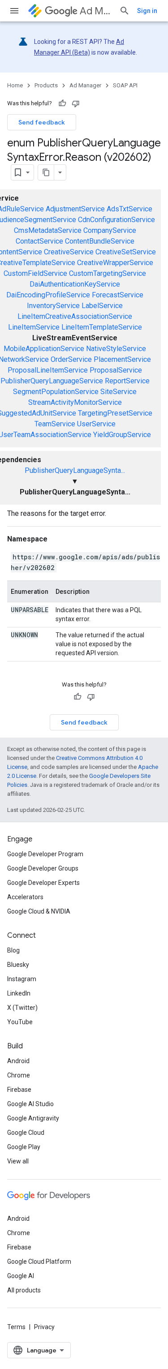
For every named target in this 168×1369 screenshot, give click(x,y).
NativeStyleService (116, 348)
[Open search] (124, 10)
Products (46, 85)
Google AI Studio (30, 1103)
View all (18, 1161)
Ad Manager (96, 11)
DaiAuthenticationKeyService (75, 284)
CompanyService (109, 230)
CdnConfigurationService (116, 219)
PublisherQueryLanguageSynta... (75, 470)
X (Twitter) (22, 1007)
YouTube (20, 1022)
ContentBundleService (99, 241)
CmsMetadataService (48, 230)
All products (24, 1290)
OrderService (71, 359)
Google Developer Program (45, 854)
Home (15, 85)
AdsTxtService (129, 209)
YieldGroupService (122, 434)
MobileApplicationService (44, 348)
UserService (96, 424)
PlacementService (122, 359)
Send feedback (41, 122)
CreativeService (69, 252)
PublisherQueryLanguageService (51, 381)
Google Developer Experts (43, 882)
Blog (13, 950)
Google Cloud (25, 1132)
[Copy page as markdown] (46, 172)
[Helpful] (62, 103)
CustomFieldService (35, 273)
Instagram (21, 979)
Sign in (147, 10)
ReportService (127, 381)
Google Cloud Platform (39, 1261)
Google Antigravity (33, 1118)
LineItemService (34, 327)
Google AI (20, 1275)
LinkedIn (18, 993)
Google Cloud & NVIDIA (38, 911)
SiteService (118, 391)
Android (18, 1060)
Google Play (23, 1146)
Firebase (19, 1089)
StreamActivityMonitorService (75, 402)
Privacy (44, 1326)
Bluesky (18, 964)
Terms (16, 1326)
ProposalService (116, 370)
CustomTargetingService (107, 273)
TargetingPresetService (115, 413)
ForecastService (117, 295)
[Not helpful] (75, 103)
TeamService (54, 424)
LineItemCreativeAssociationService (74, 316)
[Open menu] (14, 10)
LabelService (102, 305)
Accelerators (25, 897)
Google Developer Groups (42, 868)
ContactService (39, 241)
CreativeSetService (125, 252)
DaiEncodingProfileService (48, 295)
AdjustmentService (75, 209)
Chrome (18, 1075)
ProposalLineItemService (48, 370)
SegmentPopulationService (56, 391)
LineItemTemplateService (101, 327)
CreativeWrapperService (115, 262)
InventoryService (53, 305)
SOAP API (125, 85)
